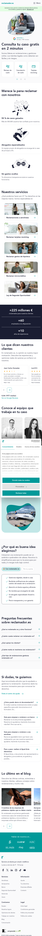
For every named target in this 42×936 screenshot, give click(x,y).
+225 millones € (21, 310)
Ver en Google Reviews (10, 398)
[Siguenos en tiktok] (20, 870)
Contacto (23, 890)
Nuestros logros (6, 909)
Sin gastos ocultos (10, 174)
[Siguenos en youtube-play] (24, 870)
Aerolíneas (5, 880)
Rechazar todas (21, 493)
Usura (3, 897)
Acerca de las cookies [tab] (32, 446)
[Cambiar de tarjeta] (17, 79)
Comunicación (6, 922)
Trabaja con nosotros (8, 916)
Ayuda (23, 880)
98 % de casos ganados (12, 118)
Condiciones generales (28, 909)
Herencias (5, 893)
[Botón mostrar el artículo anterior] (4, 826)
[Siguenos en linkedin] (11, 870)
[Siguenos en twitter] (7, 870)
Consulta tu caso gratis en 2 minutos (20, 47)
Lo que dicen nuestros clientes (17, 347)
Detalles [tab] (19, 446)
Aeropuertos (5, 884)
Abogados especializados (13, 145)
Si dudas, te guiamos (16, 677)
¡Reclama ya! (30, 9)
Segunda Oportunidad (9, 890)
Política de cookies (26, 916)
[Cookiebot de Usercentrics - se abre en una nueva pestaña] (31, 441)
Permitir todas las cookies (21, 480)
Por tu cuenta (28, 569)
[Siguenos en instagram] (16, 870)
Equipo (4, 906)
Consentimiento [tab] (7, 446)
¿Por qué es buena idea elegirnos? (18, 549)
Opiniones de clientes (8, 912)
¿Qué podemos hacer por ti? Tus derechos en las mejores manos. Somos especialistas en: (21, 197)
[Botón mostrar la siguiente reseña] (9, 390)
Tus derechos (25, 884)
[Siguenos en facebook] (3, 870)
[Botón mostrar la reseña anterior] (4, 390)
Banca (3, 887)
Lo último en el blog (16, 773)
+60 (21, 320)
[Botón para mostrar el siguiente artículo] (9, 826)
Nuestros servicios (15, 192)
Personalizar (20, 486)
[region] (21, 8)
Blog (3, 919)
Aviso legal (24, 906)
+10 (21, 331)
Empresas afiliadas (26, 887)
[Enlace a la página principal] (8, 3)
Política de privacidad (27, 912)
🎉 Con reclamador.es (11, 569)
